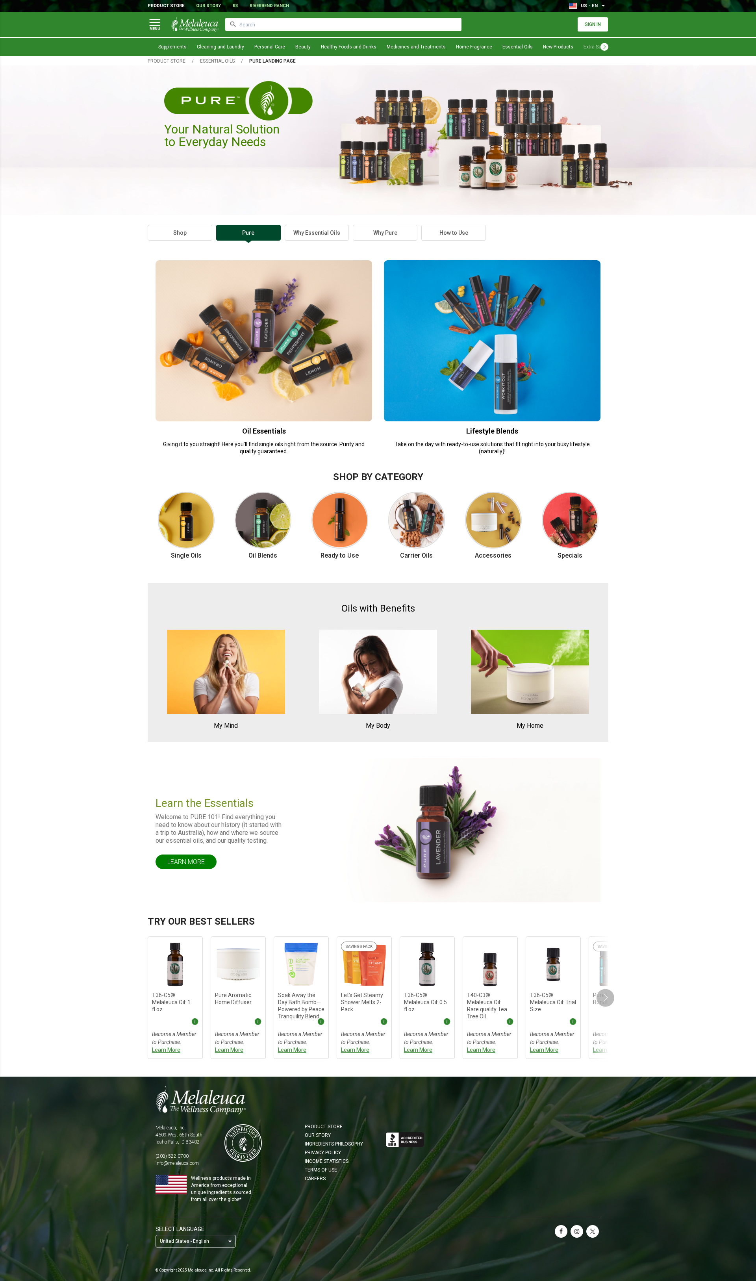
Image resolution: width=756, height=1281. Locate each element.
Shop (180, 233)
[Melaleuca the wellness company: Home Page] (195, 24)
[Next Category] (604, 47)
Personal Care (269, 47)
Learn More (186, 862)
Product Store (166, 5)
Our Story (208, 5)
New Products (558, 47)
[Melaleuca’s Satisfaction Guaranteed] (243, 1143)
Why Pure (385, 233)
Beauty (303, 47)
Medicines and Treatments (416, 47)
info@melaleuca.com (177, 1163)
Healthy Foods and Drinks (348, 47)
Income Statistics (326, 1161)
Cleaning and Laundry (220, 47)
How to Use (453, 233)
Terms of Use (321, 1170)
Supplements (172, 47)
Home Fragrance (474, 47)
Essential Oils (517, 47)
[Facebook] (561, 1231)
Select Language (180, 1229)
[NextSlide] (605, 998)
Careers (315, 1178)
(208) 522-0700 (172, 1156)
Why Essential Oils (316, 233)
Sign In (593, 24)
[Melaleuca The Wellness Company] (378, 1099)
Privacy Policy (323, 1152)
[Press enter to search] (233, 24)
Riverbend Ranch (269, 5)
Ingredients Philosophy (334, 1144)
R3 (235, 5)
